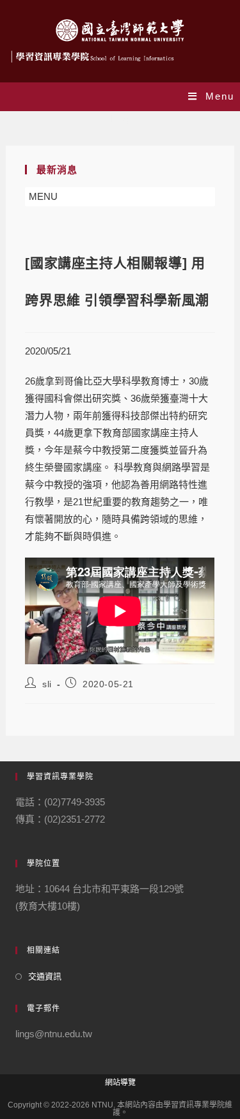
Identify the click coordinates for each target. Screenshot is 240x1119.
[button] (43, 196)
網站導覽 (120, 1082)
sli (47, 684)
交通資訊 (44, 976)
